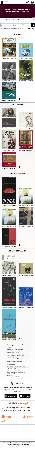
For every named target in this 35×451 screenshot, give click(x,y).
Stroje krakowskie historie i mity (13, 373)
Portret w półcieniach (11, 360)
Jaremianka (9, 375)
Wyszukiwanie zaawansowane (9, 28)
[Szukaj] (32, 25)
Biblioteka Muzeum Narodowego (16, 19)
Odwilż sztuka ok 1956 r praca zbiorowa (15, 350)
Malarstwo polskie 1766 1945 (13, 352)
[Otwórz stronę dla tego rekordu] (9, 47)
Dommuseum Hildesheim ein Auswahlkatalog (16, 363)
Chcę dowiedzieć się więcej (9, 445)
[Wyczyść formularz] (29, 28)
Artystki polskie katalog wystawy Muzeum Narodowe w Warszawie (21, 355)
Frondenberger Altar (11, 364)
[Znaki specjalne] (33, 28)
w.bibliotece (16, 409)
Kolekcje (20, 28)
